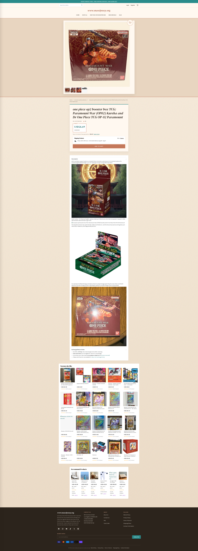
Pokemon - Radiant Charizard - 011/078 (99, 384)
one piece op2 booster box (98, 15)
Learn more (96, 134)
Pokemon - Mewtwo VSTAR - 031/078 (67, 455)
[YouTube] (66, 528)
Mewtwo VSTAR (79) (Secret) (67, 431)
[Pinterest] (78, 528)
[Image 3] (78, 90)
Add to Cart (99, 146)
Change (122, 138)
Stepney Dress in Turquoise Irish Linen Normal (84, 481)
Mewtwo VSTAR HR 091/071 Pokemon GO (114, 408)
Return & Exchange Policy (98, 357)
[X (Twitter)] (74, 528)
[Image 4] (84, 90)
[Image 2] (73, 90)
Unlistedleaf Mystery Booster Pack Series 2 (83, 408)
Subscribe (136, 537)
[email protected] (105, 355)
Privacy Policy (126, 517)
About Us (106, 515)
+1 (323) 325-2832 (88, 518)
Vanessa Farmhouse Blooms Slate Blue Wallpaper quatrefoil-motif (123, 481)
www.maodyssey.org (99, 10)
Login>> (76, 495)
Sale (120, 15)
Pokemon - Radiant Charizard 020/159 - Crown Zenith (114, 384)
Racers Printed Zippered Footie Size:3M (104, 481)
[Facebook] (58, 528)
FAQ (105, 520)
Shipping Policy (127, 523)
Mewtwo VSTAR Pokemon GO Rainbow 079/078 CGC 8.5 (99, 432)
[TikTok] (70, 528)
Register (133, 5)
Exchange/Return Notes (78, 349)
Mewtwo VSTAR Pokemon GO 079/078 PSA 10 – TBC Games (130, 408)
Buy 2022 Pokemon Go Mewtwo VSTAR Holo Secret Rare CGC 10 (98, 408)
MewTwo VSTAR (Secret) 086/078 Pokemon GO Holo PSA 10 (130, 432)
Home (77, 15)
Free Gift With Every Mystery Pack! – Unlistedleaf (130, 384)
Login (127, 5)
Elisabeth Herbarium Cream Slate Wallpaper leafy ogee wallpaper (93, 481)
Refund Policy (126, 515)
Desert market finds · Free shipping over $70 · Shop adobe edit (99, 1)
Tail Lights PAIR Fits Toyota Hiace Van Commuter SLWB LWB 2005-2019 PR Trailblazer (113, 481)
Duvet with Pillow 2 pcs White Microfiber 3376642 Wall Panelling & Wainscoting (75, 481)
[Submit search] (81, 5)
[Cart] (137, 5)
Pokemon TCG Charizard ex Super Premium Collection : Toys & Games (130, 455)
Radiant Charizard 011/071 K (82, 383)
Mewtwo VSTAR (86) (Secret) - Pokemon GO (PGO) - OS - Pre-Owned (114, 432)
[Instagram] (62, 528)
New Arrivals (112, 15)
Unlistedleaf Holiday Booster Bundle (67, 408)
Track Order (107, 523)
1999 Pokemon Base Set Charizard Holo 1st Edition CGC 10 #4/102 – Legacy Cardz (114, 455)
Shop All (84, 15)
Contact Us (106, 517)
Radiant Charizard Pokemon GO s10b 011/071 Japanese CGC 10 (67, 384)
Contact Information (128, 526)
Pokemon (95, 455)
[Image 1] (67, 90)
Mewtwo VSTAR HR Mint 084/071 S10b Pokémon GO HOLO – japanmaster (82, 432)
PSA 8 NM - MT (80, 455)
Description (75, 159)
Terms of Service (127, 520)
